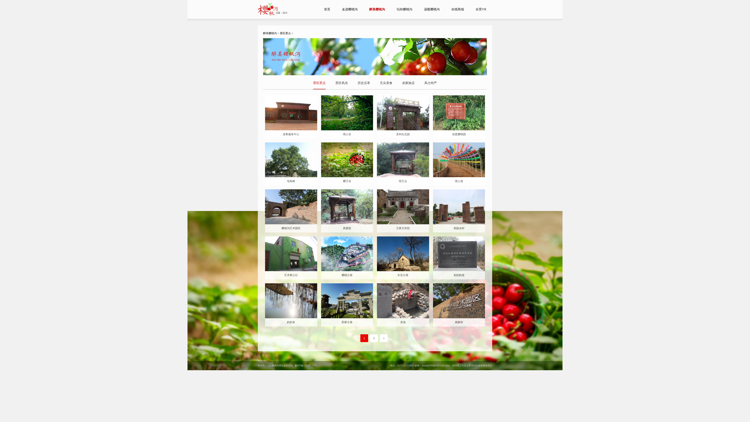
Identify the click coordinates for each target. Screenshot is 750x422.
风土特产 (430, 83)
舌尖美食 (386, 83)
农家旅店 (408, 83)
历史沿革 (364, 83)
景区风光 (341, 83)
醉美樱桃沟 (270, 33)
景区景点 (285, 33)
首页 (327, 9)
